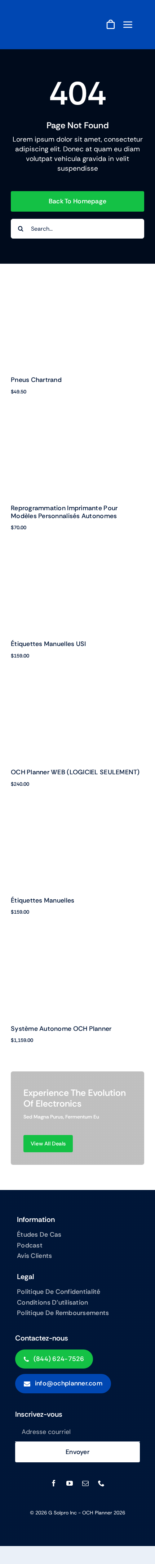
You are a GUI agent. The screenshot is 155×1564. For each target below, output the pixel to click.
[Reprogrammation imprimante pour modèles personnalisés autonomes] (77, 421)
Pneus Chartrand (36, 379)
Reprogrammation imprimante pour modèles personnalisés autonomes (64, 512)
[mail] (85, 1483)
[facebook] (54, 1483)
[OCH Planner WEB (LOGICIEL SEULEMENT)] (77, 686)
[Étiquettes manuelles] (77, 814)
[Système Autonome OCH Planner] (77, 942)
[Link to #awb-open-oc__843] (128, 24)
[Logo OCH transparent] (41, 13)
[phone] (101, 1483)
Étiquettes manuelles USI (48, 644)
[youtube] (69, 1483)
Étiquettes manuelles (42, 900)
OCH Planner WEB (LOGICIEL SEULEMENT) (75, 772)
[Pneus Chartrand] (77, 293)
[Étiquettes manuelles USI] (77, 557)
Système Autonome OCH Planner (61, 1028)
